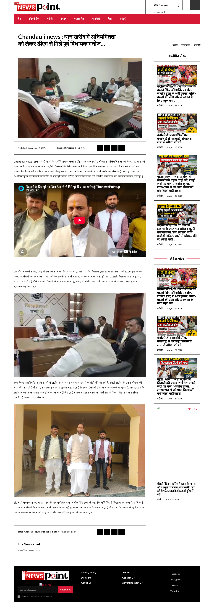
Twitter (174, 585)
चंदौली (175, 45)
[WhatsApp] (121, 148)
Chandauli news (32, 531)
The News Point (29, 544)
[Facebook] (100, 148)
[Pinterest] (114, 148)
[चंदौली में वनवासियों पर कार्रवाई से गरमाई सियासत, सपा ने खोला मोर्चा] (177, 124)
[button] (177, 5)
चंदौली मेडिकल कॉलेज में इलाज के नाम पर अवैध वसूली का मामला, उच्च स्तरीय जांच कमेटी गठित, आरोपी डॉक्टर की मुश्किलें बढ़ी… (177, 232)
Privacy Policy (46, 596)
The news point (68, 531)
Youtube (174, 591)
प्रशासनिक (185, 45)
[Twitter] (107, 148)
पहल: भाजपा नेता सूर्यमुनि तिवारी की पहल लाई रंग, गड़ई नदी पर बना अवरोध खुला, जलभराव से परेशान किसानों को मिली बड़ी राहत (176, 184)
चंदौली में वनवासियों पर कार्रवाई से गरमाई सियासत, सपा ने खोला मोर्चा (174, 138)
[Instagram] (166, 579)
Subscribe (65, 590)
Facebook (175, 574)
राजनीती (197, 45)
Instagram (175, 579)
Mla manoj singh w (50, 531)
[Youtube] (166, 591)
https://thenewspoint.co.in (29, 550)
